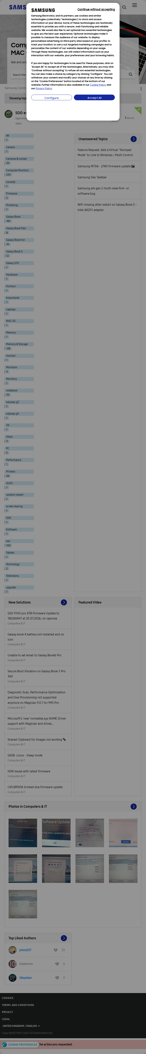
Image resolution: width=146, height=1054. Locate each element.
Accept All (94, 98)
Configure (51, 98)
